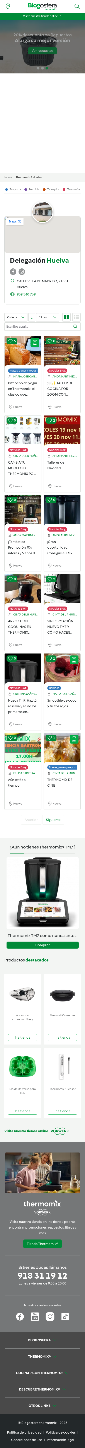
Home (8, 177)
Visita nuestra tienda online (40, 16)
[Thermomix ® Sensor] (62, 1067)
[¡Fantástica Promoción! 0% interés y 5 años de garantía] (23, 511)
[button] (77, 6)
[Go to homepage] (42, 6)
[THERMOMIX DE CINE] (62, 749)
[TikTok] (65, 1317)
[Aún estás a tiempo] (23, 749)
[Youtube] (35, 1317)
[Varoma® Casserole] (62, 993)
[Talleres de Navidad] (62, 431)
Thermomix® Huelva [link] (29, 177)
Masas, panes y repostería (26, 370)
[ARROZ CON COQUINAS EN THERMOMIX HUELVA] (23, 590)
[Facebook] (20, 1317)
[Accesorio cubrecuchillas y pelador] (22, 993)
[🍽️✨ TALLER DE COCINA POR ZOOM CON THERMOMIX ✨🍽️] (62, 352)
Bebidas (54, 688)
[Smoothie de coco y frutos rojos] (62, 670)
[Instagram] (50, 1317)
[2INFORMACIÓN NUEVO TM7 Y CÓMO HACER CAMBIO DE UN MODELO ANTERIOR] (62, 590)
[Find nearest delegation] (7, 6)
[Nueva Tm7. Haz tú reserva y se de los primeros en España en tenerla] (23, 670)
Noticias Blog (57, 370)
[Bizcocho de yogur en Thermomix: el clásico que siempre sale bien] (23, 352)
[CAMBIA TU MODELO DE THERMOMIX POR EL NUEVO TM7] (23, 431)
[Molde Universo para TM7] (22, 1067)
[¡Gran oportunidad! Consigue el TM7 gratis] (62, 511)
